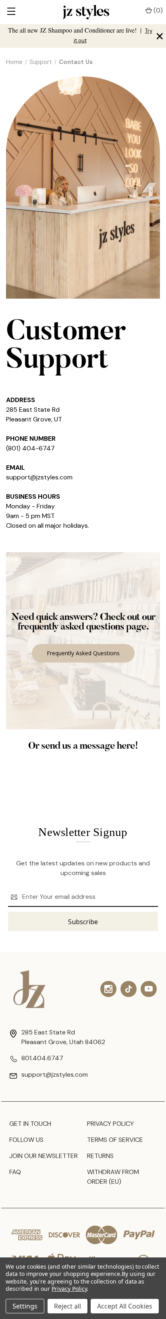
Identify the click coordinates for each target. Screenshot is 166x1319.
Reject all (67, 1306)
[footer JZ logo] (29, 989)
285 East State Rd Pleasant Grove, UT (34, 414)
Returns (100, 1156)
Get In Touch (30, 1123)
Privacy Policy (110, 1123)
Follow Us (26, 1139)
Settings (24, 1306)
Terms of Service (115, 1139)
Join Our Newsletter (43, 1156)
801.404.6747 (42, 1058)
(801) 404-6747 (30, 448)
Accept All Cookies (124, 1306)
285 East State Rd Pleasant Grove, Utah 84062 (63, 1037)
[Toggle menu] (11, 12)
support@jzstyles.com (39, 477)
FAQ (15, 1172)
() (157, 10)
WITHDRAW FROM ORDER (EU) (113, 1177)
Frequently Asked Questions (83, 653)
